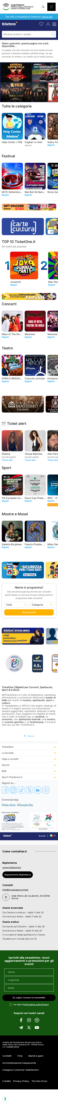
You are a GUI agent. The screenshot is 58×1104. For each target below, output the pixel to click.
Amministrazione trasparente (19, 1062)
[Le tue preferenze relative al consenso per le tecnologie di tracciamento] (5, 1099)
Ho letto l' (31, 1004)
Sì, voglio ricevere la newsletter (29, 998)
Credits (6, 1081)
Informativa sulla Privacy (36, 1004)
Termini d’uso (39, 1081)
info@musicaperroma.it (15, 890)
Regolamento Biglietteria (17, 875)
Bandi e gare (35, 1055)
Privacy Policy (21, 1081)
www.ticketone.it (11, 867)
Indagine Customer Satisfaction (20, 1069)
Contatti (6, 1055)
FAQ (19, 1055)
